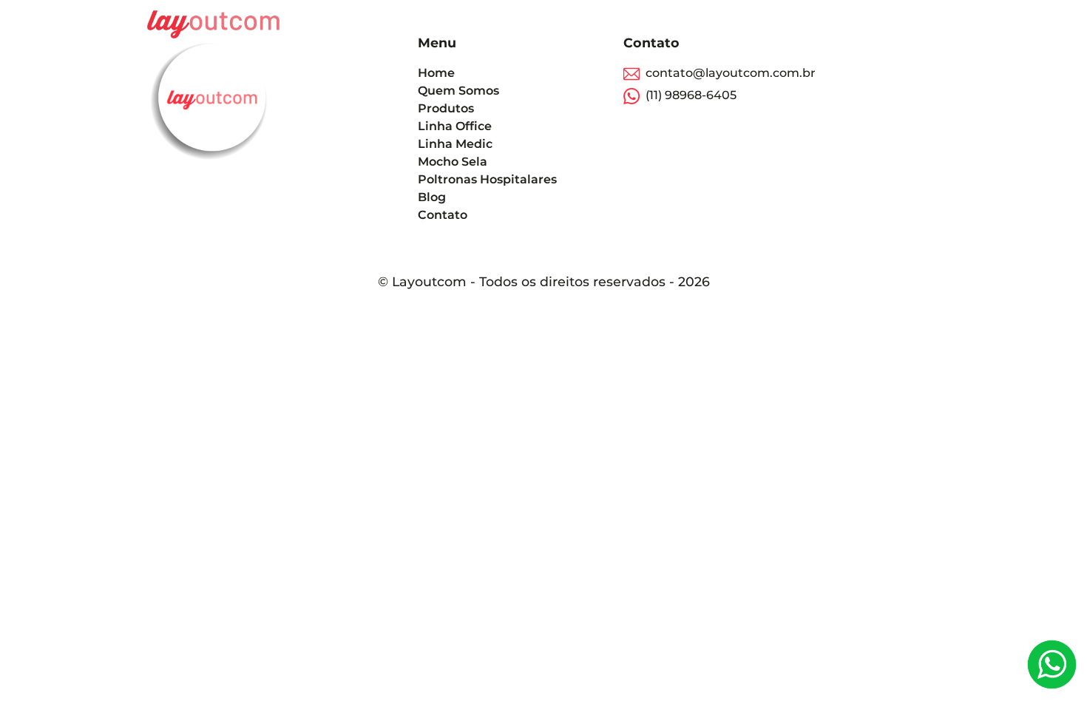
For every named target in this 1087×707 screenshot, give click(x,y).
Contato (918, 24)
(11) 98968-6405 (688, 95)
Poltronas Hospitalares (487, 179)
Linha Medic (455, 144)
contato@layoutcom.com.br (731, 73)
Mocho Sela (452, 162)
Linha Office (455, 126)
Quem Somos (458, 91)
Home (718, 24)
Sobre (764, 24)
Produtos (818, 24)
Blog (870, 24)
